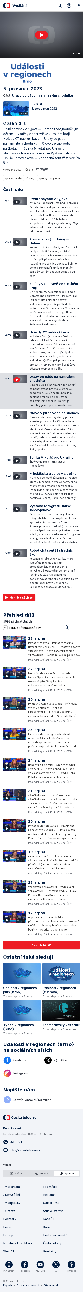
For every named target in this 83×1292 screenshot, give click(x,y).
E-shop (8, 1235)
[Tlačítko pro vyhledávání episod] (67, 627)
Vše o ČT (9, 1251)
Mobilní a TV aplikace (17, 1243)
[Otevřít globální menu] (78, 5)
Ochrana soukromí (28, 1285)
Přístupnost (51, 1285)
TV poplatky (11, 1203)
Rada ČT (48, 1219)
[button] (41, 35)
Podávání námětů (55, 1235)
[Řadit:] (76, 627)
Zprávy (30, 178)
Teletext (9, 1211)
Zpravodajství (13, 178)
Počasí (7, 1227)
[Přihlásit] (69, 5)
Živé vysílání (11, 1195)
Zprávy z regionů (49, 178)
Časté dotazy (52, 1243)
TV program (11, 1187)
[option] (16, 1173)
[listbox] (41, 1173)
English (7, 1285)
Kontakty (49, 1251)
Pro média (50, 1187)
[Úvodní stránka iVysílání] (15, 5)
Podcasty (9, 1219)
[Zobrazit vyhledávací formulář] (59, 5)
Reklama (49, 1195)
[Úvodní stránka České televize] (20, 1117)
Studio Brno (51, 1203)
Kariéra (48, 1227)
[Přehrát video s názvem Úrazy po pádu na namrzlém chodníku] (41, 35)
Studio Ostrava (53, 1211)
